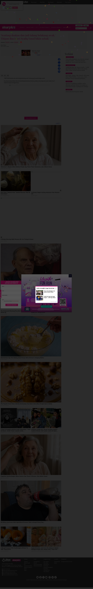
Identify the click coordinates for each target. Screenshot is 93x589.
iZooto (56, 301)
